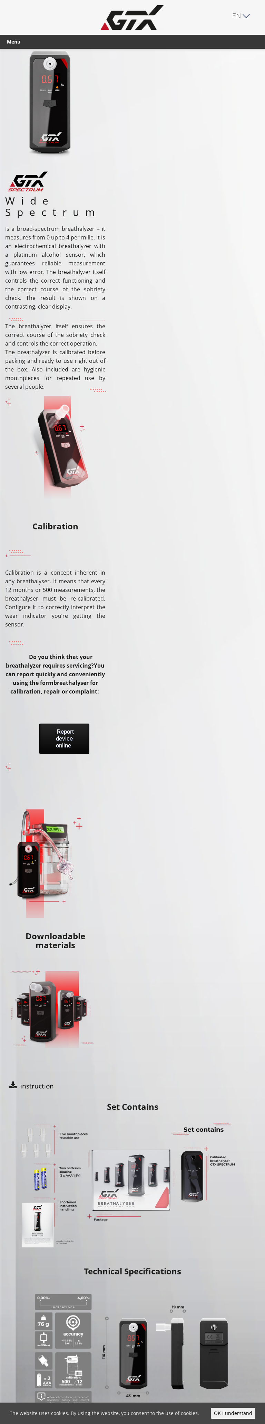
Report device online (65, 738)
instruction (37, 1085)
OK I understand (233, 1413)
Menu (13, 41)
